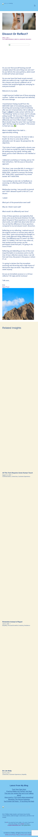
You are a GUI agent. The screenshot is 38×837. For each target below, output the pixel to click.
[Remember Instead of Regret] (19, 549)
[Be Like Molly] (19, 698)
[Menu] (35, 5)
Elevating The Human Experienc (19, 799)
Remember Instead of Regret (12, 622)
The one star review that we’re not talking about (18, 794)
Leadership (22, 39)
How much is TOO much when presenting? (19, 797)
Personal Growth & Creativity (16, 625)
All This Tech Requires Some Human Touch (17, 473)
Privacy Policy (15, 835)
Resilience (28, 39)
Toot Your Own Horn (19, 789)
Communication (6, 476)
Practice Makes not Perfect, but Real (19, 791)
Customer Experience (8, 39)
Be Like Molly (7, 771)
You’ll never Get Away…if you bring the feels (19, 801)
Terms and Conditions (26, 835)
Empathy (16, 39)
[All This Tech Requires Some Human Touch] (19, 400)
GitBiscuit (8, 835)
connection (14, 476)
